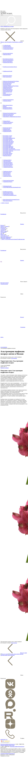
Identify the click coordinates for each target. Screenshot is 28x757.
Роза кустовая (10, 26)
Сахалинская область (8, 163)
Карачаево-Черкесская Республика (10, 85)
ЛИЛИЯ (5, 26)
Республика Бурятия (7, 139)
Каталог (2, 225)
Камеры (22, 224)
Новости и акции (4, 226)
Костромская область (7, 89)
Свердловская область (8, 164)
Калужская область (7, 83)
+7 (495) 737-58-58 (5, 202)
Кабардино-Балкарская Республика (11, 81)
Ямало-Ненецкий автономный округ (11, 199)
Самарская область (7, 160)
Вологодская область (7, 61)
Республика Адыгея (7, 135)
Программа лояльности (6, 236)
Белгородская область (8, 53)
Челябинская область (7, 191)
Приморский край (7, 130)
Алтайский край (6, 45)
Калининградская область (9, 82)
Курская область (6, 95)
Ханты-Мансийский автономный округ (12, 187)
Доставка (3, 229)
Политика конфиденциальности (8, 744)
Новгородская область (8, 115)
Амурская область (7, 46)
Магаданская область (8, 105)
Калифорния (3, 214)
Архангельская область (8, 47)
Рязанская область (7, 155)
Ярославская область (7, 200)
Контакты (3, 227)
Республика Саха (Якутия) (9, 148)
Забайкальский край (7, 71)
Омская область (6, 121)
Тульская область (7, 174)
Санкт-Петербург (8, 42)
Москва (2, 42)
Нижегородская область (8, 114)
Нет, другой (9, 13)
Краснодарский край (7, 90)
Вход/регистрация (13, 239)
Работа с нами (4, 231)
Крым (4, 92)
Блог (2, 233)
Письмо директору (5, 745)
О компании (3, 228)
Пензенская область (7, 127)
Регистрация (14, 358)
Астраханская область (8, 48)
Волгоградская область (8, 60)
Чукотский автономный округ (10, 195)
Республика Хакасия (7, 153)
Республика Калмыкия (8, 142)
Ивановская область (7, 75)
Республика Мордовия (8, 147)
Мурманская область (7, 108)
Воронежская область (8, 62)
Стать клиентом (4, 235)
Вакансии (3, 234)
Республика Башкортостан (9, 138)
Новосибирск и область (17, 42)
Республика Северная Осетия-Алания (11, 149)
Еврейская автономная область (10, 66)
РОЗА (2, 26)
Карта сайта (11, 745)
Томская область (6, 173)
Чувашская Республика (8, 194)
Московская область (7, 107)
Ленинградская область (8, 99)
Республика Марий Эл (8, 146)
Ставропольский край (8, 167)
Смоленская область (7, 165)
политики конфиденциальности (8, 753)
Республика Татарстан (8, 150)
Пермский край (6, 129)
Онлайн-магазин (21, 239)
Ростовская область (7, 154)
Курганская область (7, 94)
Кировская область (7, 88)
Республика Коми (7, 145)
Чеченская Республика (8, 192)
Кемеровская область (7, 87)
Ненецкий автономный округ (9, 113)
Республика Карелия (7, 143)
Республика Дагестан (8, 140)
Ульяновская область (7, 181)
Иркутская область (7, 76)
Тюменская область (7, 176)
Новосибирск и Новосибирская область (12, 116)
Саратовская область (7, 162)
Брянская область (7, 54)
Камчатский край (7, 84)
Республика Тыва (7, 152)
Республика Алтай (7, 136)
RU (1, 261)
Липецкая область (7, 100)
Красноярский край (7, 91)
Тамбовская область (7, 171)
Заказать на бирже (5, 367)
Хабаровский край (7, 186)
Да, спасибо (3, 13)
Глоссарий (3, 232)
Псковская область (7, 131)
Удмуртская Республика (8, 180)
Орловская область (7, 123)
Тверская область (7, 172)
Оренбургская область (8, 122)
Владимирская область (8, 58)
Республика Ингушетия (8, 141)
